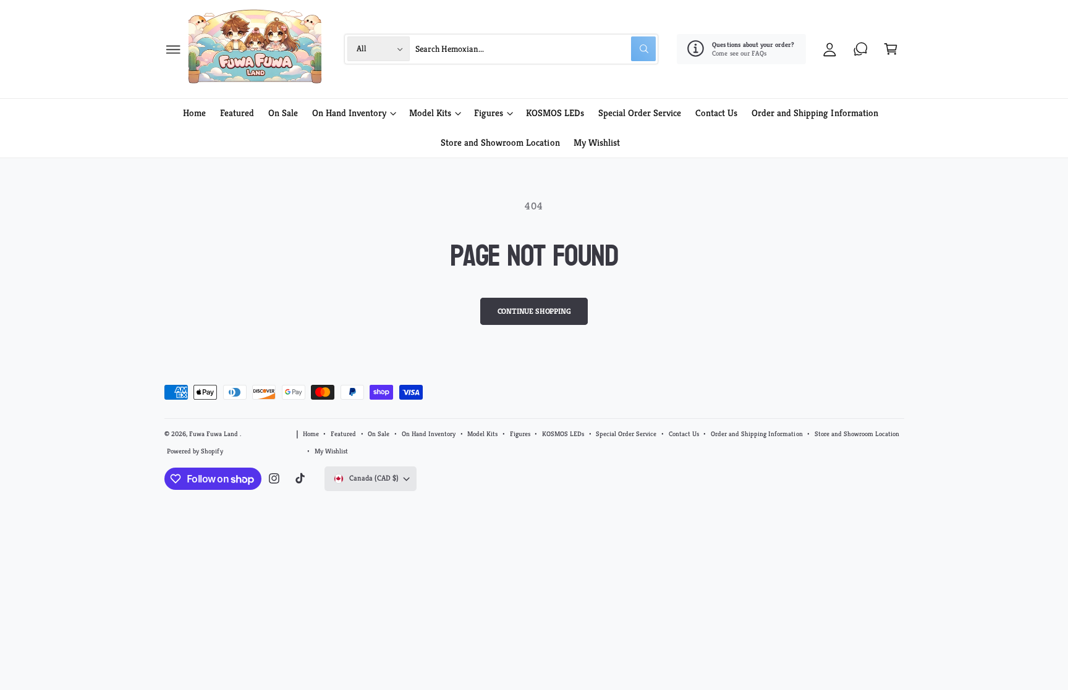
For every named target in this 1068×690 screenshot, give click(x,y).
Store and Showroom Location (857, 433)
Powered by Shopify (194, 451)
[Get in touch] (861, 49)
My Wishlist (331, 451)
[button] (173, 49)
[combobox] (536, 49)
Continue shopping (534, 311)
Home (311, 433)
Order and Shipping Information (756, 433)
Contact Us (684, 433)
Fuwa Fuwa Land (214, 433)
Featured (343, 433)
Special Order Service (626, 433)
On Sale (378, 433)
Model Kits (430, 113)
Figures (488, 113)
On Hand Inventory (349, 113)
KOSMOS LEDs (563, 433)
